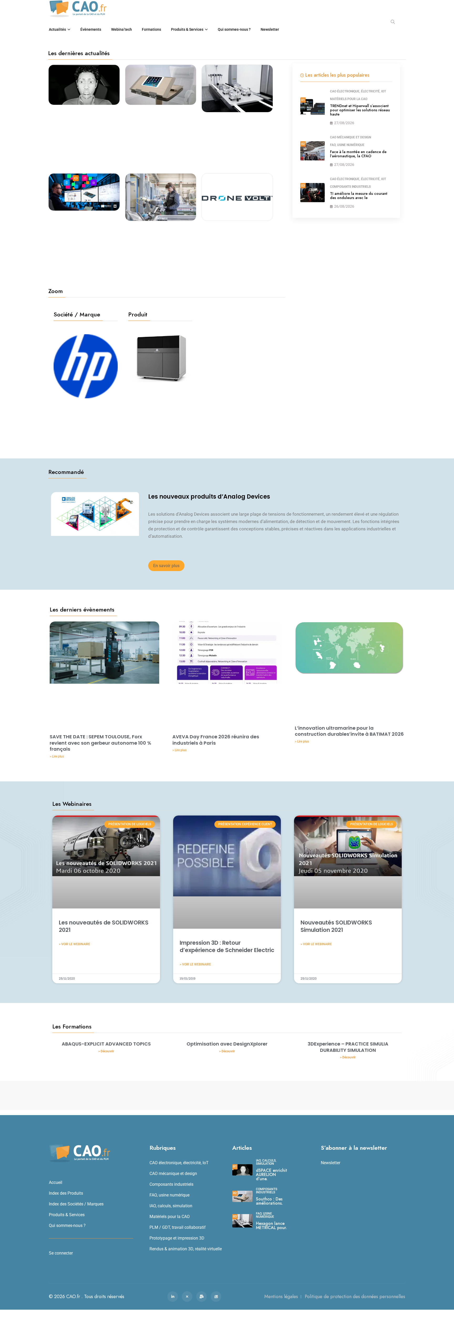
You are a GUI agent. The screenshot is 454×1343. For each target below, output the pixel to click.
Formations (151, 29)
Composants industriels (350, 186)
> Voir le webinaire (74, 944)
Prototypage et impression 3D (176, 1238)
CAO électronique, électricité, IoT (358, 91)
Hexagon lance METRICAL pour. (271, 1225)
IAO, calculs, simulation (170, 1205)
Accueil (55, 1182)
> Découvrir (106, 1051)
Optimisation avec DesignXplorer (227, 1044)
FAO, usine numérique (347, 145)
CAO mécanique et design (350, 137)
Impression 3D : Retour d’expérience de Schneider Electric (227, 946)
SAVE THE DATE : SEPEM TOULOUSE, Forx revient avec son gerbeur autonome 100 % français (100, 742)
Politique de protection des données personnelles (355, 1296)
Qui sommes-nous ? (234, 29)
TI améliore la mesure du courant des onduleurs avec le (358, 195)
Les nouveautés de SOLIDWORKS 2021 (103, 926)
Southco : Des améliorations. (269, 1201)
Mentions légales (281, 1296)
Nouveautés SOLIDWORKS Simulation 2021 (336, 926)
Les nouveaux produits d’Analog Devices (209, 497)
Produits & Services (187, 29)
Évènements (90, 29)
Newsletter (270, 29)
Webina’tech (121, 29)
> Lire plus (57, 756)
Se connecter (61, 1253)
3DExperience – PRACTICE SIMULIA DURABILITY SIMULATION (348, 1047)
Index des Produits (66, 1193)
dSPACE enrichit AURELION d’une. (271, 1174)
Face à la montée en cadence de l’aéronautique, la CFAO (358, 154)
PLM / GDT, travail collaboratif (177, 1227)
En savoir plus (166, 565)
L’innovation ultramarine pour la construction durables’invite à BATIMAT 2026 (349, 731)
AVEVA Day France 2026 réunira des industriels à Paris (215, 739)
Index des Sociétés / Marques (76, 1203)
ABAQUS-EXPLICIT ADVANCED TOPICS (106, 1044)
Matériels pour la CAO (348, 99)
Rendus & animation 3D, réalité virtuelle (185, 1248)
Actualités (57, 29)
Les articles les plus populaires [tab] (337, 75)
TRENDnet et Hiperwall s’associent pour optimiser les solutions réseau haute (360, 110)
